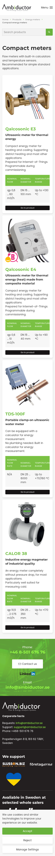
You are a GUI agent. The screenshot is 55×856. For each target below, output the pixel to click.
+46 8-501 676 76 (27, 652)
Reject (27, 840)
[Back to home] (16, 8)
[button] (47, 8)
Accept (27, 831)
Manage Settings (27, 849)
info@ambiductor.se (28, 687)
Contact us (29, 664)
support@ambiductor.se (30, 727)
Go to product (27, 207)
